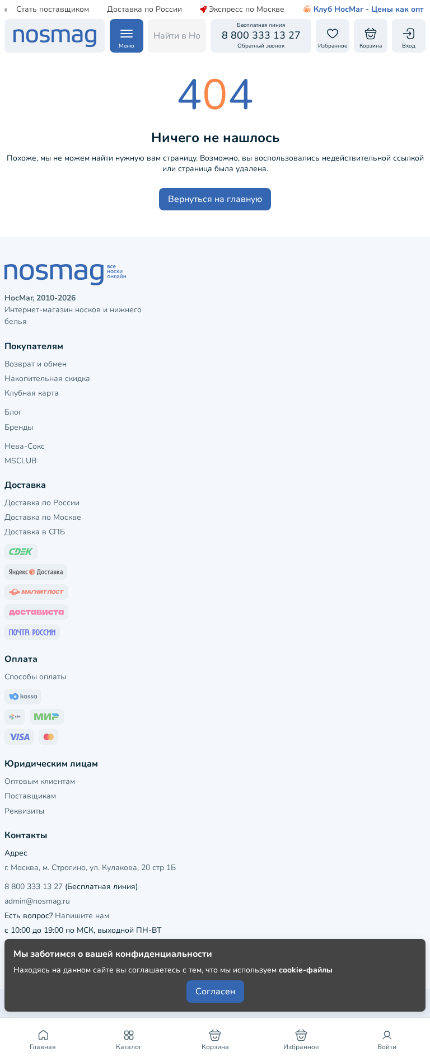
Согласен (215, 991)
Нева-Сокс (24, 446)
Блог (13, 412)
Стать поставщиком (52, 9)
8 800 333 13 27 (33, 886)
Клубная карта (31, 393)
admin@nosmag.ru (37, 901)
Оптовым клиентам (39, 781)
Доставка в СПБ (34, 532)
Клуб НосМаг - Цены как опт (369, 9)
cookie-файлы (306, 970)
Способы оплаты (35, 676)
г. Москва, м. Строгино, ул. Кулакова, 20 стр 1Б (90, 867)
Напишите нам (82, 915)
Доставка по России (144, 9)
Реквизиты (24, 811)
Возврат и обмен (35, 364)
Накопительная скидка (47, 378)
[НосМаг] (54, 36)
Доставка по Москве (42, 517)
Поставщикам (30, 796)
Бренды (18, 427)
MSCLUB (20, 460)
